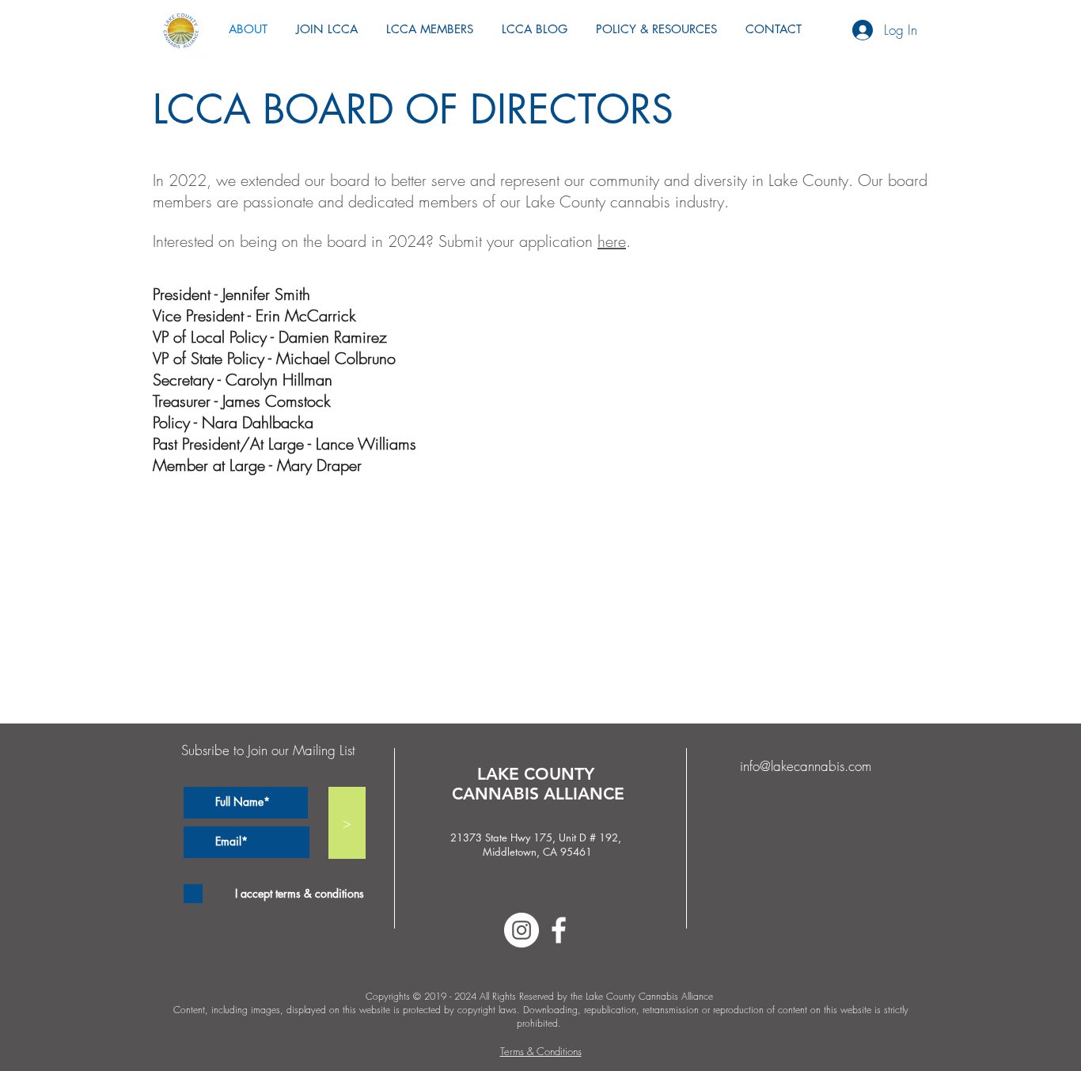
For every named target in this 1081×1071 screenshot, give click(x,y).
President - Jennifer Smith (231, 294)
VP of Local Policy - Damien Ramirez (270, 337)
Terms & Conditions (541, 1051)
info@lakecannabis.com (805, 766)
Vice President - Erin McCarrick (254, 315)
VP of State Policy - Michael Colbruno (274, 358)
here (611, 241)
